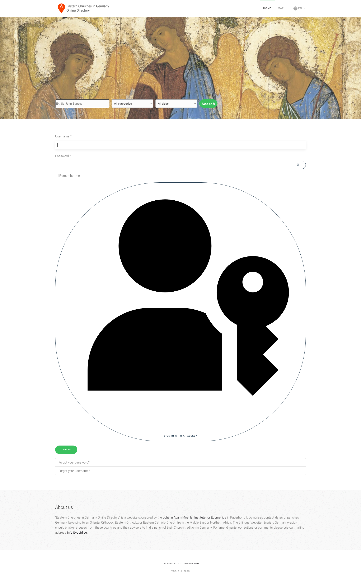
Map (281, 8)
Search (208, 104)
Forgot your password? (74, 462)
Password (63, 156)
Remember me (69, 176)
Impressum (192, 563)
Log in (66, 449)
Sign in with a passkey (180, 435)
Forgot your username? (74, 471)
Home (267, 8)
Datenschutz (171, 563)
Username (63, 136)
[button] (299, 8)
